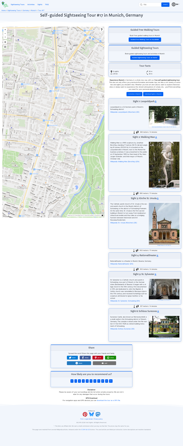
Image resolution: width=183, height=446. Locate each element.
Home (4, 10)
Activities (31, 4)
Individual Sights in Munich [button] (153, 94)
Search (165, 4)
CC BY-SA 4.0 (167, 245)
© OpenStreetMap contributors (92, 215)
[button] (72, 358)
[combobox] (150, 4)
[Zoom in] (5, 29)
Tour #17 (41, 10)
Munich (33, 10)
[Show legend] (102, 29)
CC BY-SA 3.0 (169, 338)
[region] (53, 122)
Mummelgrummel (160, 338)
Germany (26, 10)
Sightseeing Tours (17, 4)
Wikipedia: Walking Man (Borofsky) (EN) (124, 161)
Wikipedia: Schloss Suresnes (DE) (122, 329)
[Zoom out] (5, 33)
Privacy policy (98, 419)
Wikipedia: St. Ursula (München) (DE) (123, 223)
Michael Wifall (155, 188)
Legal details (89, 419)
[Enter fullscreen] (5, 47)
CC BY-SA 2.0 (172, 188)
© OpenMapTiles (78, 215)
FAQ (47, 4)
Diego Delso (160, 245)
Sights (40, 4)
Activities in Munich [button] (134, 94)
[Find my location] (5, 42)
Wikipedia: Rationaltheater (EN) (121, 264)
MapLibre (70, 215)
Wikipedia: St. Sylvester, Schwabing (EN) (125, 301)
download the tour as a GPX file (108, 400)
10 (111, 381)
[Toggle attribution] (102, 215)
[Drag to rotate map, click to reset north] (5, 37)
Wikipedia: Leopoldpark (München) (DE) (124, 112)
